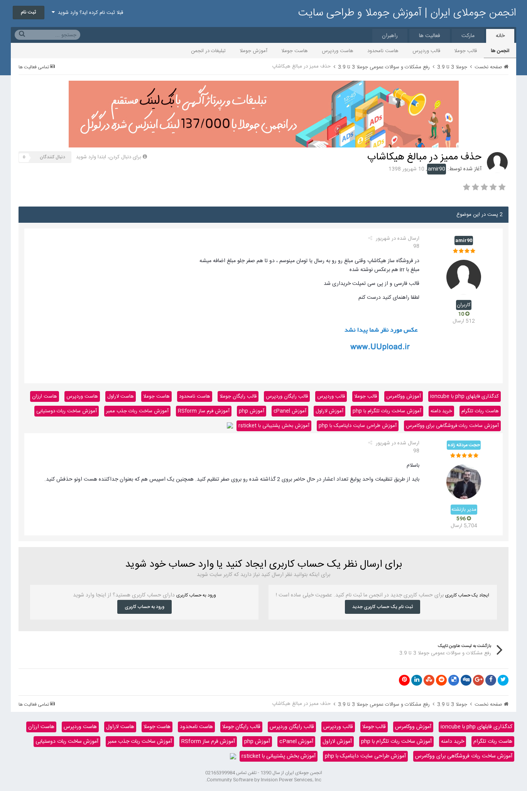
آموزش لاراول (329, 411)
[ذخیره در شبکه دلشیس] (453, 680)
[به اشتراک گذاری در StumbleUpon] (429, 680)
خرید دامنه (441, 411)
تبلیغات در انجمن (208, 51)
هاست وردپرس (337, 51)
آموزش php (251, 411)
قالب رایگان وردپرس (287, 396)
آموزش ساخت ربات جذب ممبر (137, 411)
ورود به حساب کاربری (144, 607)
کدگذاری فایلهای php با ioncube (464, 396)
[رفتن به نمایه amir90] (497, 162)
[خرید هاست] (230, 426)
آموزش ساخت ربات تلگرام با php (387, 411)
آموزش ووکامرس (403, 396)
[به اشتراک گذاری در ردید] (441, 680)
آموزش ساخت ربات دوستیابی (66, 411)
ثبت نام (28, 12)
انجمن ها (500, 51)
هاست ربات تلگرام (480, 411)
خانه (500, 36)
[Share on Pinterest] (404, 680)
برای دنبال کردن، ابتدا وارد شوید (108, 157)
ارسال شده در (397, 242)
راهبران (390, 36)
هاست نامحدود (383, 51)
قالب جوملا (465, 51)
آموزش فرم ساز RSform (204, 411)
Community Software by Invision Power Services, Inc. (263, 780)
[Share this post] (370, 238)
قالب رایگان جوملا (238, 396)
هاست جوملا (294, 51)
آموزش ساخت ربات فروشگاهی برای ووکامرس (452, 426)
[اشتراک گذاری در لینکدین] (416, 680)
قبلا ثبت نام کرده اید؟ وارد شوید (89, 12)
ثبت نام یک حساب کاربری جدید (382, 607)
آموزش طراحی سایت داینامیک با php (358, 426)
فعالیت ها (429, 36)
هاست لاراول (120, 396)
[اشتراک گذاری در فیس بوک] (490, 680)
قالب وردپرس (426, 51)
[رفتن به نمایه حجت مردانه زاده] (463, 481)
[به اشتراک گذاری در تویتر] (503, 680)
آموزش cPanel (290, 411)
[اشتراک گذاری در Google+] (478, 680)
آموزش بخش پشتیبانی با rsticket (273, 426)
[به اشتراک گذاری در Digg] (466, 680)
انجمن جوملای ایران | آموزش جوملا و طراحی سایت (407, 13)
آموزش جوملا (253, 51)
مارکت (468, 36)
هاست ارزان (44, 396)
